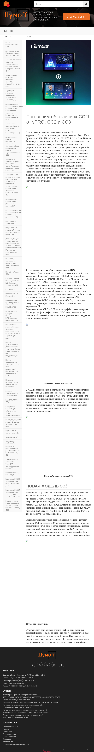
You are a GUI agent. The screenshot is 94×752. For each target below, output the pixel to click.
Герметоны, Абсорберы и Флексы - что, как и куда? (23, 715)
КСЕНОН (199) (11, 289)
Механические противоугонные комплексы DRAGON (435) (12, 303)
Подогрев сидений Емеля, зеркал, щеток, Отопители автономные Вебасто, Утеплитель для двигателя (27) (12, 388)
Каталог (6, 729)
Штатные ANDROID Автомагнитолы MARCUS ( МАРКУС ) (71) (13, 482)
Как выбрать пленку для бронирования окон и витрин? (25, 710)
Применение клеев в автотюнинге (17, 707)
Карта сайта (8, 742)
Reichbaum (47, 751)
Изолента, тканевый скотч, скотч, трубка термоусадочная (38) (12, 263)
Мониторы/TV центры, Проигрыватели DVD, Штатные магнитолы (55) (12, 315)
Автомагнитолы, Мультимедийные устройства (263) (13, 53)
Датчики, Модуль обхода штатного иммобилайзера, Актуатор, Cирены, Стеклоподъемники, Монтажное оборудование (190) (14, 246)
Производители (9, 734)
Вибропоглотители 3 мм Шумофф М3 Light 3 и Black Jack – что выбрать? (31, 702)
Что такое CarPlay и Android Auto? (16, 700)
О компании (7, 731)
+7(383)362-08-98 (24, 680)
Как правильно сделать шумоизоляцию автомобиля (24, 705)
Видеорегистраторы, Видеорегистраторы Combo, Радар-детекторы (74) (14, 213)
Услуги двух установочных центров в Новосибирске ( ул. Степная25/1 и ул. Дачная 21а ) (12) (12, 448)
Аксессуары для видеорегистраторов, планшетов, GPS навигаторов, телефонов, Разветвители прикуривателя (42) (14, 111)
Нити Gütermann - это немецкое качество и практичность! (26, 712)
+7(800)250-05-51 (37, 674)
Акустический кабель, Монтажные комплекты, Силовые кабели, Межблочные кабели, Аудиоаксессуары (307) (13, 146)
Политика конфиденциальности (16, 744)
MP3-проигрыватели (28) (12, 44)
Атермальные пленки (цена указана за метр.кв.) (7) (11, 202)
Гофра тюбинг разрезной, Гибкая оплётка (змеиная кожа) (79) (13, 231)
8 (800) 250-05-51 (76, 16)
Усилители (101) (12, 437)
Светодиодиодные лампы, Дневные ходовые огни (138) (13, 423)
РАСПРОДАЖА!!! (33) (12, 401)
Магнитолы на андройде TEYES (15, 718)
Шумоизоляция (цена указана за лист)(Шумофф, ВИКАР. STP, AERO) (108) (13, 505)
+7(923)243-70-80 (25, 677)
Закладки (7, 739)
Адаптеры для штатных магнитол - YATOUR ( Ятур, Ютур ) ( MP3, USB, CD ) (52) (13, 80)
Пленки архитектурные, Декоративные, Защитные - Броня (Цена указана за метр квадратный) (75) (13, 349)
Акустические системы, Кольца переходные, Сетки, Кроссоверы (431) (13, 128)
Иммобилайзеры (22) (12, 273)
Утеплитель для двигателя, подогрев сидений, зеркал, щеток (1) (12, 463)
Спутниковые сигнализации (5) (12, 432)
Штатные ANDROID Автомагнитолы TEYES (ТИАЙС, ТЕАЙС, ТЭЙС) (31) (13, 493)
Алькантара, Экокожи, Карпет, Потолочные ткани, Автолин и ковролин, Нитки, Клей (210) (12, 164)
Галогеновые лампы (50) (11, 222)
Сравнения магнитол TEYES (22, 37)
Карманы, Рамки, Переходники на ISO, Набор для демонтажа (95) (12, 281)
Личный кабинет (9, 737)
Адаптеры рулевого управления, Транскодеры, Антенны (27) (11, 95)
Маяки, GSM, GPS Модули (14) (12, 295)
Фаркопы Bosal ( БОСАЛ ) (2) (12, 473)
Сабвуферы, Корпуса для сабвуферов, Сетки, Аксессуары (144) (13, 410)
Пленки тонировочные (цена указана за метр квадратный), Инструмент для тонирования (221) (12, 368)
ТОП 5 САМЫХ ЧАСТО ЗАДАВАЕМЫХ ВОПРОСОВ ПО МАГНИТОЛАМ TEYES (31, 697)
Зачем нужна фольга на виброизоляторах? (20, 694)
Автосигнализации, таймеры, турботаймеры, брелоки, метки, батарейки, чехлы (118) (13, 65)
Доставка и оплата (10, 726)
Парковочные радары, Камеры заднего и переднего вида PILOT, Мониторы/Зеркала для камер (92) (13, 331)
